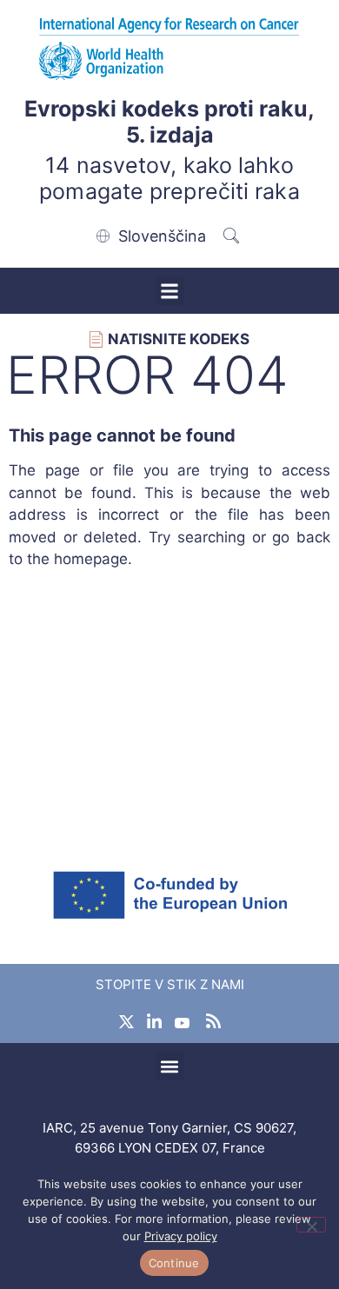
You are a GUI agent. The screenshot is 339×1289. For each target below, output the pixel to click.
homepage (91, 559)
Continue (174, 1263)
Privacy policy (180, 1236)
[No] (311, 1225)
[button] (170, 290)
